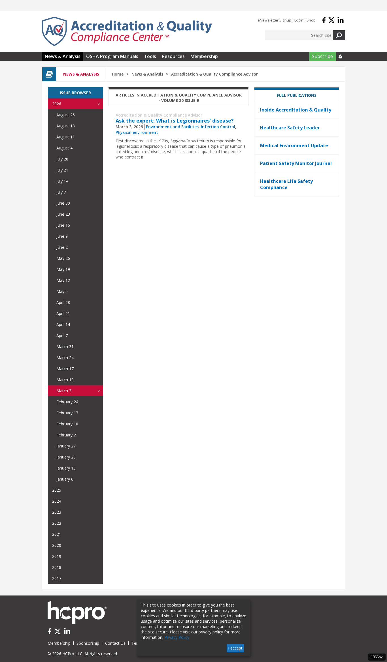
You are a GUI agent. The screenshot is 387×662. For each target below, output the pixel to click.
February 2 (66, 435)
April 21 (63, 313)
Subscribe (322, 56)
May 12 (63, 280)
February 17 (67, 412)
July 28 (62, 159)
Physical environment (137, 132)
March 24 (65, 357)
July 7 (61, 192)
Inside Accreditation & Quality (295, 110)
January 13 (66, 468)
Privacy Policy (176, 637)
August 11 (65, 137)
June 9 (62, 236)
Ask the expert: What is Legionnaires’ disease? (175, 120)
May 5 (62, 291)
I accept (235, 648)
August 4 (64, 148)
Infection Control (218, 126)
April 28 (63, 302)
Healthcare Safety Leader (290, 128)
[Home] (127, 31)
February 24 (67, 401)
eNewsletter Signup (274, 20)
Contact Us (115, 643)
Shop (311, 20)
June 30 (63, 203)
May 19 (63, 269)
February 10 (67, 424)
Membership (204, 56)
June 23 (63, 214)
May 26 (63, 258)
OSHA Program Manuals (112, 56)
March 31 (65, 346)
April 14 (63, 324)
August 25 (65, 114)
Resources (173, 56)
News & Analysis (62, 56)
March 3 (63, 390)
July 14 (62, 181)
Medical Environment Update (294, 145)
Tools (150, 56)
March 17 (65, 368)
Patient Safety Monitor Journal (296, 163)
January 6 (64, 479)
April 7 (62, 335)
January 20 (66, 457)
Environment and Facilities (172, 126)
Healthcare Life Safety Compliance (286, 184)
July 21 (62, 170)
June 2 (62, 247)
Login (298, 20)
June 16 (63, 225)
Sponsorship (87, 643)
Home (118, 74)
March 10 (65, 379)
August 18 (65, 125)
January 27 (66, 446)
